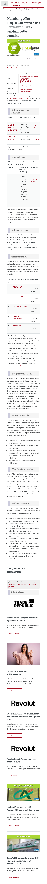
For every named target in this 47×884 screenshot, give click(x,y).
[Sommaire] (11, 110)
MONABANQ (17, 286)
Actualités (11, 9)
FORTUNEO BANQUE (20, 306)
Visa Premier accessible (26, 89)
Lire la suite (14, 634)
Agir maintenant (24, 78)
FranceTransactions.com (14, 68)
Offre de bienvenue (25, 80)
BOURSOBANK (18, 296)
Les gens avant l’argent (26, 85)
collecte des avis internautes (17, 366)
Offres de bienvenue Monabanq (29, 76)
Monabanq (10, 81)
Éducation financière (26, 87)
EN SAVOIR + (36, 126)
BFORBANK (17, 326)
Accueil (5, 9)
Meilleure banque (25, 83)
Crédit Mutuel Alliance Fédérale (19, 98)
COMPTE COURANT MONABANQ (12, 126)
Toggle (5, 4)
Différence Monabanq (26, 91)
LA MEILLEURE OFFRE (34, 179)
